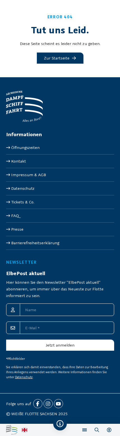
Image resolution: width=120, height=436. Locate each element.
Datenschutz (24, 377)
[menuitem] (60, 147)
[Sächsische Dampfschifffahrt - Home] (11, 430)
